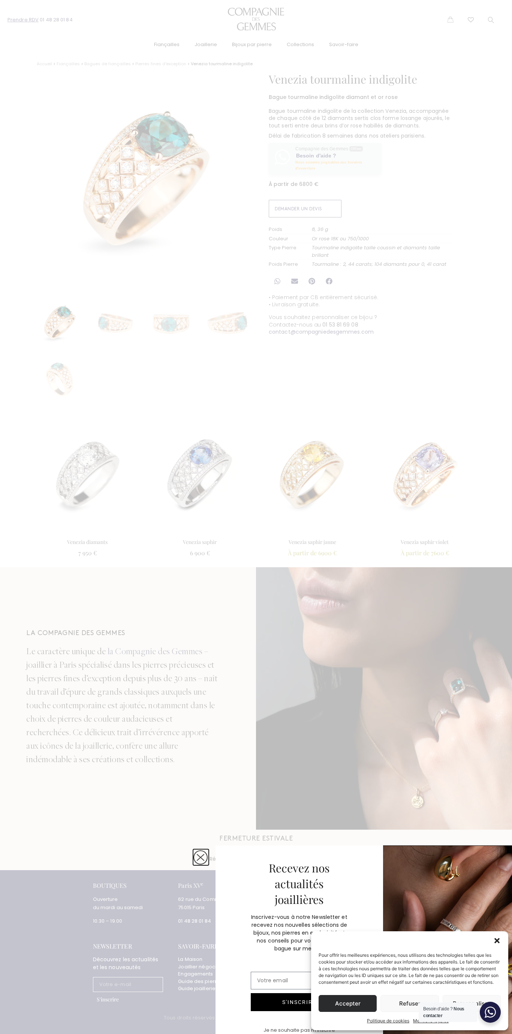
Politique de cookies (388, 1021)
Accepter (348, 1003)
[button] (497, 940)
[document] (256, 517)
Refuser (410, 1003)
